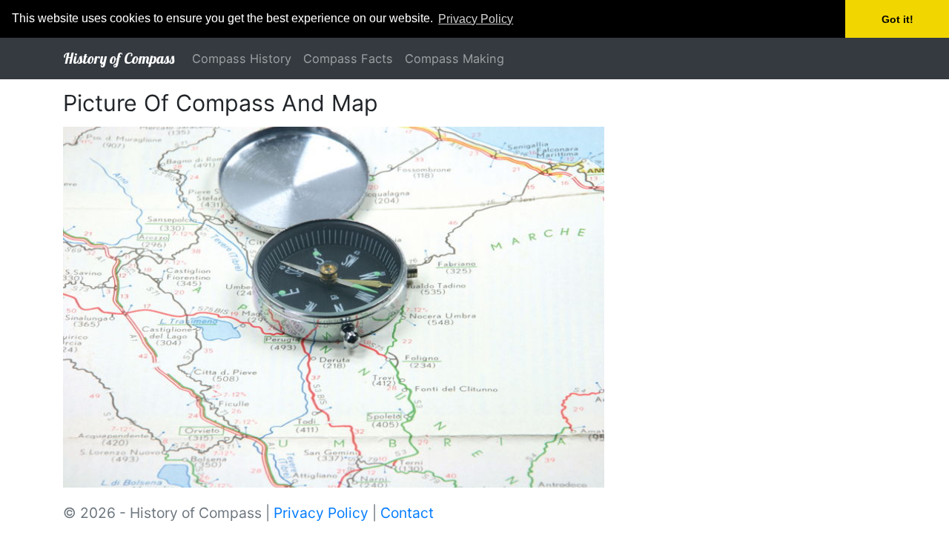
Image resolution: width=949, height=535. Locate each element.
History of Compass (118, 58)
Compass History (241, 58)
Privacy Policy (321, 513)
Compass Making (454, 58)
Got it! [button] (897, 19)
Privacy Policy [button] (475, 19)
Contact (407, 513)
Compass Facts (348, 58)
